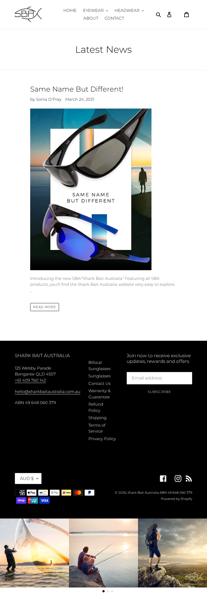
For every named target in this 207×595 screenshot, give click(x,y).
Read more (44, 307)
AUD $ (27, 478)
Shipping (97, 417)
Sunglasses (99, 375)
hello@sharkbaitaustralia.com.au (47, 391)
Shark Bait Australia (143, 492)
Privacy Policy (102, 438)
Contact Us (99, 383)
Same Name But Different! (76, 89)
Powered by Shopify (176, 499)
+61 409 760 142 (30, 380)
